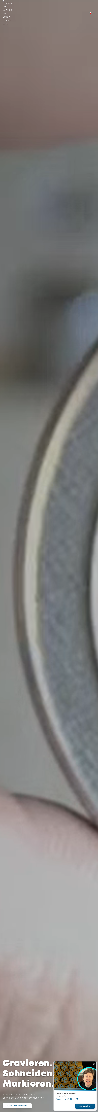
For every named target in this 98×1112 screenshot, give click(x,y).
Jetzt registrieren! (84, 1106)
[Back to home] (7, 13)
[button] (90, 13)
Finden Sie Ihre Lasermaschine (17, 1105)
